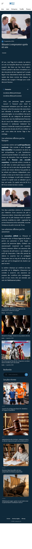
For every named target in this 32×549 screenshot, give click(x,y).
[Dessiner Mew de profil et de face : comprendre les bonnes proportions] (16, 455)
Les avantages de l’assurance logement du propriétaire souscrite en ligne (13, 309)
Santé (3, 406)
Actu (3, 437)
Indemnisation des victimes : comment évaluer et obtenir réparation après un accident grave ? (15, 440)
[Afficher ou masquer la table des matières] (20, 89)
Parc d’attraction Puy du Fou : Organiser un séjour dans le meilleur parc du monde (16, 361)
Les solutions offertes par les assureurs (12, 96)
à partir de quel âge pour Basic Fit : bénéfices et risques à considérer (14, 409)
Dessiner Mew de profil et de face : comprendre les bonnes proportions (12, 471)
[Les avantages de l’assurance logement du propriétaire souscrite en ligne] (16, 297)
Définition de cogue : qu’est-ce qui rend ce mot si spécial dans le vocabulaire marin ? (15, 502)
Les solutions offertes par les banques (12, 93)
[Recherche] (29, 3)
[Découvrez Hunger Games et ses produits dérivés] (16, 324)
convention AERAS (11, 236)
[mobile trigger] (3, 3)
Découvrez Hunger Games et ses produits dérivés (16, 336)
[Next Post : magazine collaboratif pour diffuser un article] (11, 3)
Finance (4, 53)
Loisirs (3, 338)
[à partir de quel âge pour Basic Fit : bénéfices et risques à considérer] (16, 393)
